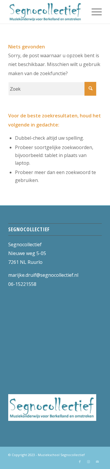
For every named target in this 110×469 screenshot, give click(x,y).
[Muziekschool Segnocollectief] (45, 11)
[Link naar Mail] (97, 461)
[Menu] (94, 11)
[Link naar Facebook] (79, 461)
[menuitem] (94, 11)
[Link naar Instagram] (88, 461)
